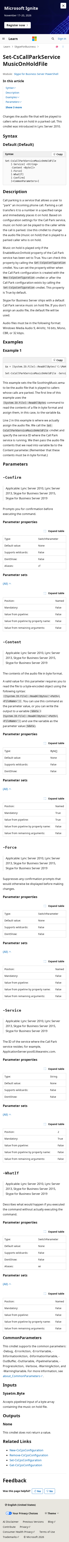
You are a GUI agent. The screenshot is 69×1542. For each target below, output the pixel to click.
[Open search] (52, 39)
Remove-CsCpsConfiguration (29, 1455)
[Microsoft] (34, 38)
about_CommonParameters (21, 1376)
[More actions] (63, 47)
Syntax (9, 87)
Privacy (24, 1527)
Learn (7, 46)
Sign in (62, 38)
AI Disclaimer (11, 1521)
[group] (34, 370)
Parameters (12, 101)
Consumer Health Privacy (18, 1531)
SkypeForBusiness (25, 46)
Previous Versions (33, 1521)
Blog (50, 1521)
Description (12, 92)
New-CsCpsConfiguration (26, 1450)
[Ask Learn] (57, 47)
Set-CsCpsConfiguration (26, 1460)
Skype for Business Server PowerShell (36, 74)
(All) (5, 584)
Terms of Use (47, 1531)
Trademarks (10, 1537)
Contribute (9, 1527)
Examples (11, 97)
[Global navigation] (3, 39)
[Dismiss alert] (63, 6)
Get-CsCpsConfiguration (26, 1465)
